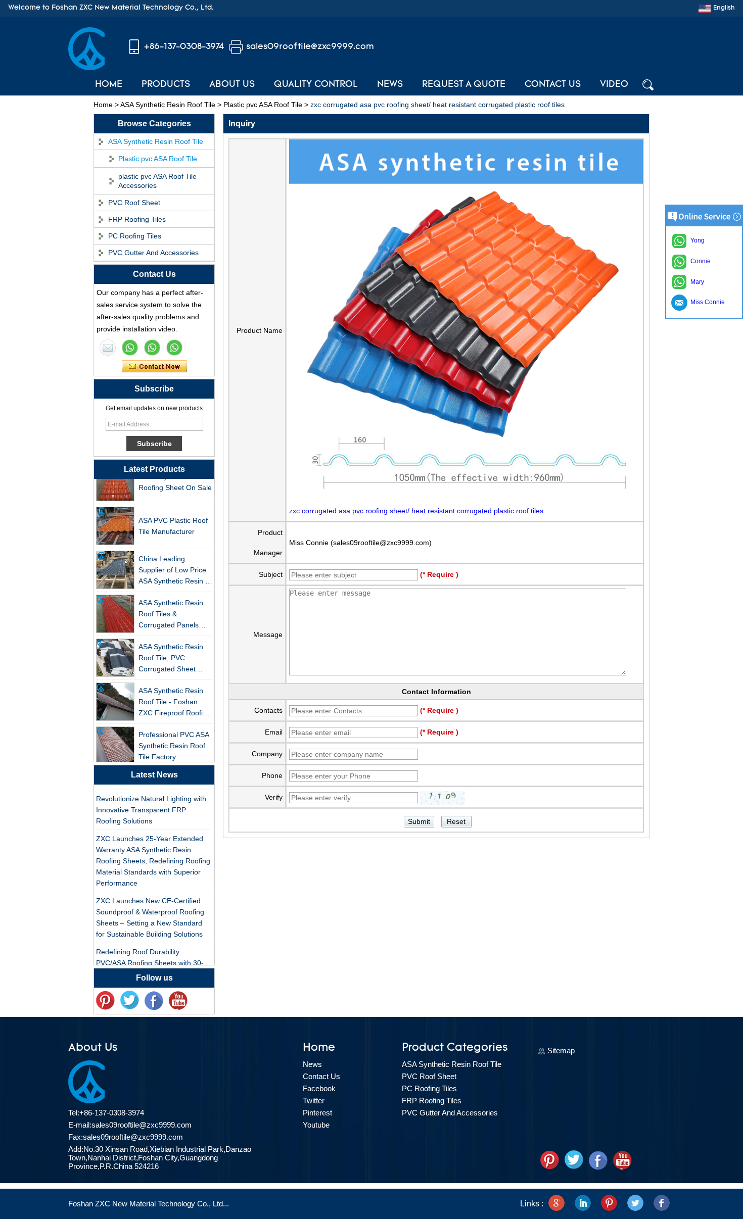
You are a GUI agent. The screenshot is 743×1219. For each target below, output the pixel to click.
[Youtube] (178, 1001)
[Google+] (556, 1204)
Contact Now (154, 366)
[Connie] (152, 347)
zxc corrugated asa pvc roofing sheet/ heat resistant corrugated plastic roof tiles (416, 511)
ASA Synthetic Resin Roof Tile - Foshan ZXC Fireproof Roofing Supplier (174, 694)
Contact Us (553, 84)
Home (108, 84)
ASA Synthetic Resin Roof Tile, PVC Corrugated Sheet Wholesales (170, 650)
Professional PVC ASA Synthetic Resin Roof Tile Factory (173, 737)
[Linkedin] (583, 1204)
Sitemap (561, 1050)
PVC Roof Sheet (134, 203)
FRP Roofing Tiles (137, 219)
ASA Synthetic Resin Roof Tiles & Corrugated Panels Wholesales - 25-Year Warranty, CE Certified (173, 606)
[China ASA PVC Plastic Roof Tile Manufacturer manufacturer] (115, 518)
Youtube (316, 1124)
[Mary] (130, 347)
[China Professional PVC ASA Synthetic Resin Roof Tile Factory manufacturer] (115, 737)
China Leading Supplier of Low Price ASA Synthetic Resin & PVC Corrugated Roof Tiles (174, 562)
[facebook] (662, 1204)
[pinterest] (105, 1001)
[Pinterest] (609, 1204)
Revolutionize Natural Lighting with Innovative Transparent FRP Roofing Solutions (151, 802)
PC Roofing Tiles (134, 236)
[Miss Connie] (108, 347)
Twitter (313, 1100)
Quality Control (316, 84)
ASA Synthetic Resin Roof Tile (167, 105)
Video (614, 84)
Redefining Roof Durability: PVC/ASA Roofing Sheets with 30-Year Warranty (150, 955)
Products (166, 84)
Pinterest (317, 1112)
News (390, 84)
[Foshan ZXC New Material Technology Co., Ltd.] (86, 68)
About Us (232, 84)
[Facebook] (154, 1001)
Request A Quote (463, 84)
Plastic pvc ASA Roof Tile (262, 105)
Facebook (319, 1088)
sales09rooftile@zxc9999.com (310, 46)
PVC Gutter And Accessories (153, 253)
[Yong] (174, 347)
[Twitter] (129, 1001)
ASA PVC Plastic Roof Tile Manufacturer (173, 517)
